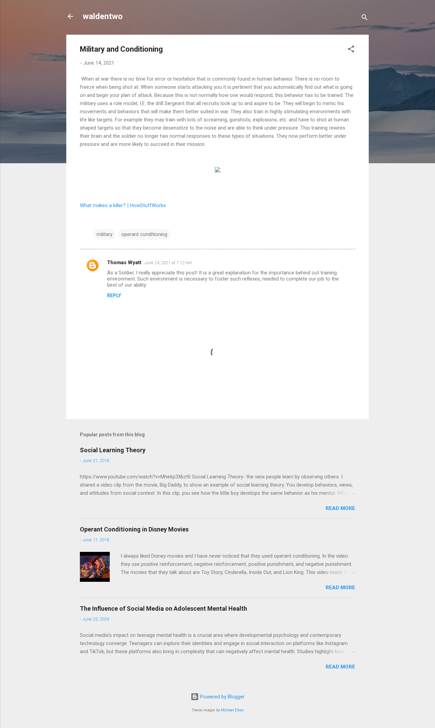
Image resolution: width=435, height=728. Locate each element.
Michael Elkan (232, 710)
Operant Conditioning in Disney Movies (134, 529)
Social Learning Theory (112, 450)
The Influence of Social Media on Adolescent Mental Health (163, 608)
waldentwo (103, 16)
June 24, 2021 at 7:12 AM (168, 262)
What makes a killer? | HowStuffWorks (123, 205)
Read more (340, 508)
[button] (351, 50)
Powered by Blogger (222, 697)
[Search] (365, 18)
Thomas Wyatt (124, 262)
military (104, 234)
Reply (114, 295)
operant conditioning (144, 234)
